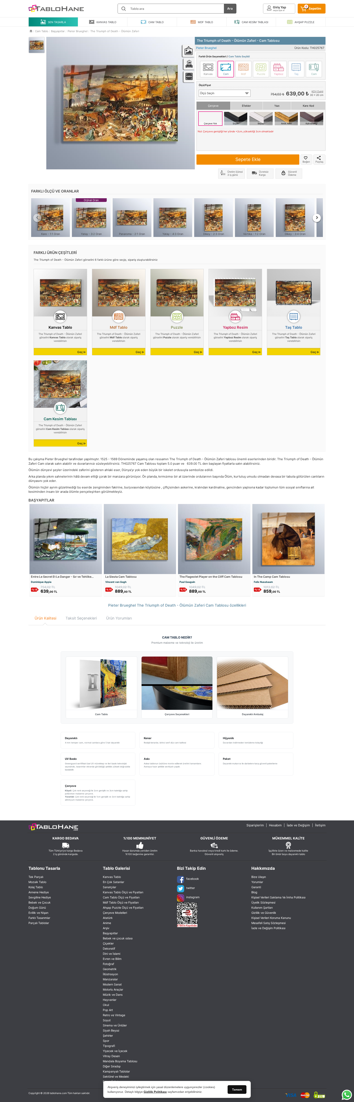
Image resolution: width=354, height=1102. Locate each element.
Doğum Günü (37, 907)
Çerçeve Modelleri (115, 912)
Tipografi (109, 1046)
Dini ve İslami (111, 953)
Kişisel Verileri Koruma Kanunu (271, 918)
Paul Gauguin (187, 581)
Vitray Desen (111, 1056)
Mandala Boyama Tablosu (120, 1061)
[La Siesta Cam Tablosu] (140, 538)
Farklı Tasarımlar (39, 918)
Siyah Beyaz (111, 1030)
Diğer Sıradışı (111, 1066)
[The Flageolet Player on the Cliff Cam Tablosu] (214, 538)
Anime (107, 923)
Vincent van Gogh (115, 581)
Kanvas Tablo (112, 877)
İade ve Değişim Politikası (268, 928)
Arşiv (106, 928)
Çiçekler (108, 943)
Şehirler (108, 1035)
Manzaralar (110, 979)
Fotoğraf (108, 964)
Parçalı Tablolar (38, 923)
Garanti (256, 887)
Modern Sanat (112, 984)
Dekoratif (109, 948)
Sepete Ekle (248, 159)
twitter (190, 888)
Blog (254, 892)
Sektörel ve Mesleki (116, 1076)
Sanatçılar (109, 887)
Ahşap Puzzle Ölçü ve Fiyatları (123, 907)
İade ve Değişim (298, 825)
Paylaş (319, 161)
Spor (106, 1040)
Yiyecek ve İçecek (115, 1051)
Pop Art (108, 1010)
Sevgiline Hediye (39, 897)
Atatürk (108, 918)
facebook (192, 878)
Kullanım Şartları (262, 907)
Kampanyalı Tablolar (116, 1071)
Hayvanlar (109, 999)
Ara (230, 8)
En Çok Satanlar (113, 882)
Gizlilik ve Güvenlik (263, 912)
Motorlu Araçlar (113, 989)
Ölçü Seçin (207, 93)
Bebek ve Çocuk (39, 902)
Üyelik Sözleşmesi (263, 902)
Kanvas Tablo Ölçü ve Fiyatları (123, 892)
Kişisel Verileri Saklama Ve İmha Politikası (278, 897)
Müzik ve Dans (113, 994)
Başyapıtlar (110, 933)
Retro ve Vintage (114, 1015)
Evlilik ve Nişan (38, 912)
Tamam (237, 1089)
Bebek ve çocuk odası (118, 938)
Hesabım (275, 825)
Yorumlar (257, 882)
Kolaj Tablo (35, 887)
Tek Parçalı (35, 877)
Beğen (306, 161)
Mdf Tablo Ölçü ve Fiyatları (121, 902)
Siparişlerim (255, 825)
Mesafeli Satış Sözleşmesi (268, 923)
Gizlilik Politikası (155, 1091)
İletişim (320, 825)
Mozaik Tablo (37, 882)
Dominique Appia (41, 581)
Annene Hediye (38, 892)
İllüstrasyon (110, 974)
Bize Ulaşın (258, 877)
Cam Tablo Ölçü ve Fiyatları (121, 897)
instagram (193, 897)
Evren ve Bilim (112, 958)
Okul (106, 1005)
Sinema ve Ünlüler (115, 1025)
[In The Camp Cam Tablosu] (288, 538)
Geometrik (110, 969)
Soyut (107, 1020)
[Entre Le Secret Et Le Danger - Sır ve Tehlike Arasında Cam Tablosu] (66, 538)
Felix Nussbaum (263, 581)
